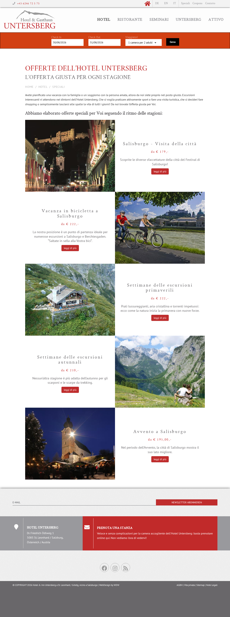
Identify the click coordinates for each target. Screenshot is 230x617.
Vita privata (189, 585)
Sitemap (200, 585)
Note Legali (211, 585)
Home (29, 87)
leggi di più (160, 171)
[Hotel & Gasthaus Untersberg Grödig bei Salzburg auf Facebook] (104, 567)
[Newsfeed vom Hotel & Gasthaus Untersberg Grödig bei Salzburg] (125, 567)
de (157, 3)
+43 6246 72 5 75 (28, 4)
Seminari (159, 20)
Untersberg (188, 20)
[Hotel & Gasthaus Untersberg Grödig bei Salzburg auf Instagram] (115, 567)
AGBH (180, 585)
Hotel (103, 20)
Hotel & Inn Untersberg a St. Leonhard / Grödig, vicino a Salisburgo (65, 585)
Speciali (185, 3)
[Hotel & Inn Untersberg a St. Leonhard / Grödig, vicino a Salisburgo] (29, 11)
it (174, 3)
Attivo (216, 20)
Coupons (197, 3)
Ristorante (130, 20)
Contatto (210, 3)
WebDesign (104, 585)
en (166, 3)
